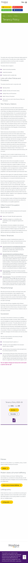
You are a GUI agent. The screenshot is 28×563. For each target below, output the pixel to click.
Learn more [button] (18, 561)
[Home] (4, 2)
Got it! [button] (24, 557)
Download (13, 410)
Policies (16, 16)
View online (13, 414)
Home (4, 16)
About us (10, 16)
